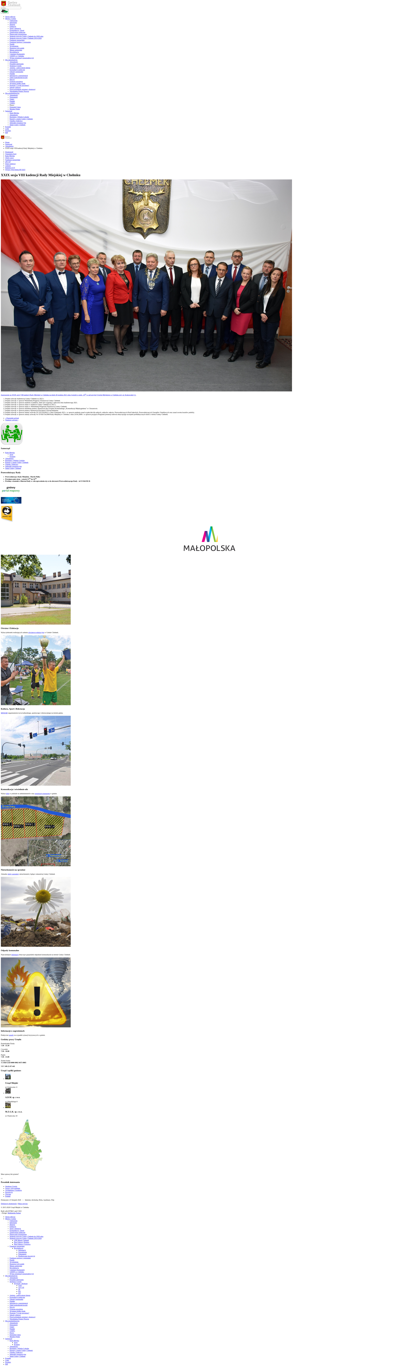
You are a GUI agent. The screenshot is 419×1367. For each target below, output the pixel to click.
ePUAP (8, 162)
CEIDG (12, 103)
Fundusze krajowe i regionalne (20, 42)
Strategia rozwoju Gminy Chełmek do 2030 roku (26, 36)
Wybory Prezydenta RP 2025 (15, 170)
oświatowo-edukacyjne (36, 632)
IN (19, 1289)
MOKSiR (4, 713)
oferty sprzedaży (13, 874)
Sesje (11, 455)
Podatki (12, 74)
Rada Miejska (14, 113)
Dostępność (9, 152)
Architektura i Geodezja (13, 1190)
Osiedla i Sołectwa (16, 121)
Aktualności (14, 62)
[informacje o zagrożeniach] (36, 1027)
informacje (15, 955)
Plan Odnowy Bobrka (21, 1242)
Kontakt (8, 127)
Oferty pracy (9, 158)
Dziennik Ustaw (15, 107)
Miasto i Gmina (10, 19)
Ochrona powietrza (16, 81)
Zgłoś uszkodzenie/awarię (18, 78)
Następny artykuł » (11, 420)
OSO (20, 1286)
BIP (6, 133)
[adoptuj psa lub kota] (7, 522)
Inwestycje (9, 1192)
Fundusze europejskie (17, 40)
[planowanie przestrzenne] (36, 866)
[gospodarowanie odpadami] (36, 946)
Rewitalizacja (14, 52)
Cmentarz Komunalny (17, 54)
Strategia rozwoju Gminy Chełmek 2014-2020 (26, 38)
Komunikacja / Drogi (17, 30)
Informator (13, 22)
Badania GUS (10, 168)
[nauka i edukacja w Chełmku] (36, 624)
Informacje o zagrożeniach (19, 76)
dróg (7, 794)
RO (19, 1291)
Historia (12, 24)
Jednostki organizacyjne (18, 123)
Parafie (12, 44)
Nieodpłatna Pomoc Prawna (19, 91)
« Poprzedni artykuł (12, 418)
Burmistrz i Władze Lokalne (19, 117)
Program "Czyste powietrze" (19, 85)
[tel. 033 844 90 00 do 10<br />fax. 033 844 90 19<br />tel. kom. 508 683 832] (2, 1178)
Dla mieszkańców (11, 60)
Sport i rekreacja (15, 28)
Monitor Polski (15, 109)
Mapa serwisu (23, 1204)
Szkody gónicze (15, 87)
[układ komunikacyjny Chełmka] (36, 785)
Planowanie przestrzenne (18, 34)
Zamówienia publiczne (17, 32)
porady (11, 1035)
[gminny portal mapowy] (11, 494)
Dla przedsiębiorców (12, 93)
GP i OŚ (21, 1287)
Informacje (22, 1250)
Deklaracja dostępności (9, 1204)
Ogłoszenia (13, 21)
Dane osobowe (10, 164)
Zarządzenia (22, 1252)
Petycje (12, 79)
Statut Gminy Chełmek (17, 125)
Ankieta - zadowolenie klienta (20, 68)
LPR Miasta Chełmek (21, 1240)
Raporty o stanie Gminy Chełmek (21, 119)
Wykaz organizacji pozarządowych (22, 58)
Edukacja (13, 26)
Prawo (12, 1333)
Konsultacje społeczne (17, 70)
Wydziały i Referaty (21, 1284)
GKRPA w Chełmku (17, 56)
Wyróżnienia (14, 46)
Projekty (8, 131)
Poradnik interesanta (17, 64)
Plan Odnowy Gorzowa (22, 1244)
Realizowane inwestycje (26, 1256)
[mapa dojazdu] (27, 1170)
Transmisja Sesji (10, 154)
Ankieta (8, 166)
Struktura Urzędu (15, 66)
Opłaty (12, 99)
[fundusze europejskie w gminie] (11, 503)
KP (19, 1293)
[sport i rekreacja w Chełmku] (36, 705)
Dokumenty (14, 97)
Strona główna (10, 17)
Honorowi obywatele (17, 48)
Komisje (12, 456)
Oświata (8, 1194)
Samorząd (8, 111)
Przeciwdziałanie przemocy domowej (22, 89)
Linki (7, 129)
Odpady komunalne (16, 72)
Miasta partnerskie (16, 50)
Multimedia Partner (14, 1213)
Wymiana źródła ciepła (17, 83)
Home (7, 142)
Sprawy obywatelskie (12, 1188)
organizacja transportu (42, 794)
